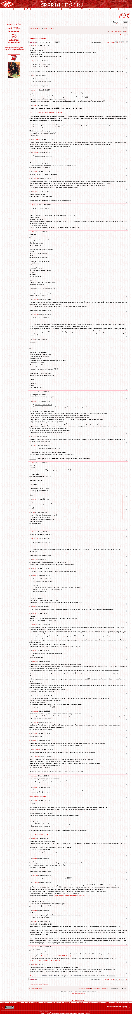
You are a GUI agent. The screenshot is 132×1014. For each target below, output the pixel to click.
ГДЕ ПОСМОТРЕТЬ (14, 32)
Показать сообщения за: (49, 975)
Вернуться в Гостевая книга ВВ (39, 984)
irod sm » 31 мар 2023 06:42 (43, 579)
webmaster (124, 1006)
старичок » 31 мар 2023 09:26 (43, 404)
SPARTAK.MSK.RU (43, 1012)
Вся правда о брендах (78, 1000)
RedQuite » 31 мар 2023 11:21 (43, 64)
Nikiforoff (35, 152)
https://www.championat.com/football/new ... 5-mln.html (46, 112)
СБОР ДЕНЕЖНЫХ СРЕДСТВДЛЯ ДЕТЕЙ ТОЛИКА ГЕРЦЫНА (14, 48)
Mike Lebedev (36, 139)
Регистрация (118, 31)
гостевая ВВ (79, 9)
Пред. (31, 976)
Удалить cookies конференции (99, 988)
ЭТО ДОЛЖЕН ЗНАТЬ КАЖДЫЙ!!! (14, 28)
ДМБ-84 (34, 90)
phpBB (74, 992)
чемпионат (19, 9)
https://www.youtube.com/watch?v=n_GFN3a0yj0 (45, 960)
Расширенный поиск (122, 24)
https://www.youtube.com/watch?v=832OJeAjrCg (69, 895)
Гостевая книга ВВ (48, 28)
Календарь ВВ (124, 35)
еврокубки (36, 9)
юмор (115, 9)
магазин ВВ (67, 9)
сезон (10, 9)
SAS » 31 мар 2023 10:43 (42, 208)
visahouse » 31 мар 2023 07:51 (44, 542)
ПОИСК (14, 38)
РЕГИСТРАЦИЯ (14, 41)
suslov (34, 606)
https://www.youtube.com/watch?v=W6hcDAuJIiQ (56, 956)
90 (127, 42)
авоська (34, 392)
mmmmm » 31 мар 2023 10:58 (43, 156)
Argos (33, 61)
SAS (33, 232)
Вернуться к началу (126, 58)
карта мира (55, 9)
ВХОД (14, 34)
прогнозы (98, 9)
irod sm (34, 45)
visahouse (35, 559)
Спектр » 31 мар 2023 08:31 (43, 79)
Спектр (34, 436)
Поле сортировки (75, 975)
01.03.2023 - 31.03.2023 (37, 38)
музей (121, 9)
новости (4, 9)
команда (45, 9)
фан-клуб (108, 9)
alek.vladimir (36, 695)
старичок (35, 445)
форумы (89, 9)
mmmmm (34, 171)
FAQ (111, 31)
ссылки (128, 9)
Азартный (35, 875)
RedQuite (35, 105)
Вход (125, 31)
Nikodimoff (35, 756)
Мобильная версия (123, 27)
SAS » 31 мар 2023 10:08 (42, 318)
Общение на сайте (36, 28)
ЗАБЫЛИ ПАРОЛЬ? (14, 42)
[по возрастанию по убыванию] (105, 975)
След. (125, 976)
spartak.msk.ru (90, 1012)
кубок (27, 9)
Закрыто (30, 41)
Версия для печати (126, 27)
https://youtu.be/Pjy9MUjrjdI (38, 796)
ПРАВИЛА (14, 36)
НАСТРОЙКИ (14, 39)
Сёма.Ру (125, 1008)
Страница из (109, 42)
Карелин (34, 191)
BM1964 (34, 401)
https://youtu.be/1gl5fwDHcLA (38, 834)
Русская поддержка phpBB (78, 993)
